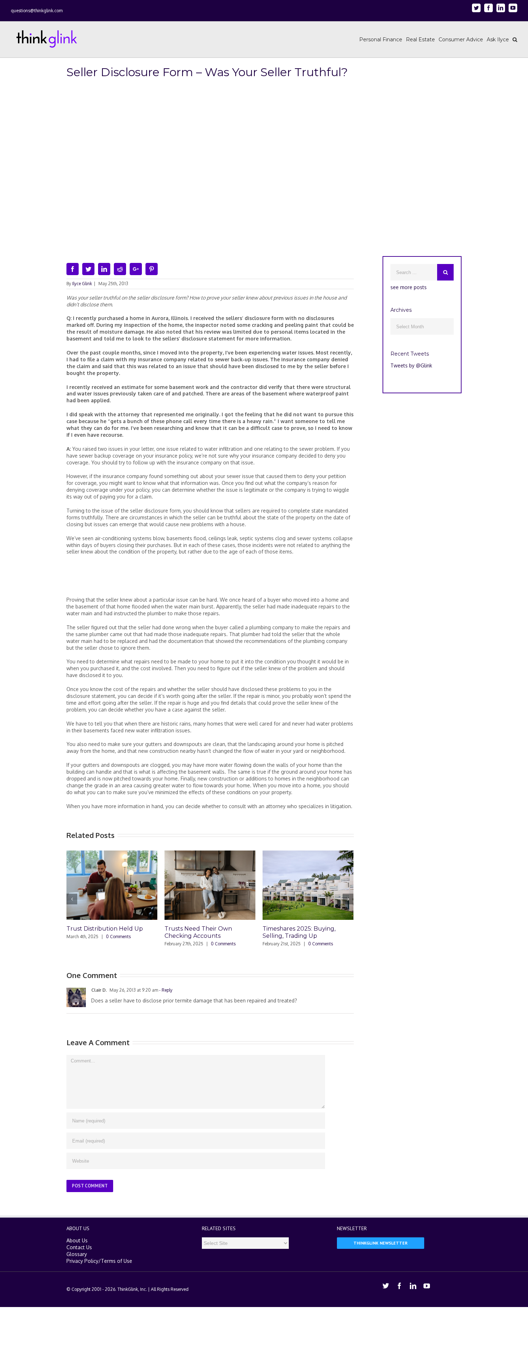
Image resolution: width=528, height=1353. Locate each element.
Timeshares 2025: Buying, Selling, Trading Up (299, 932)
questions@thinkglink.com (36, 10)
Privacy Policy (82, 1261)
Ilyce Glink (82, 283)
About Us (77, 1240)
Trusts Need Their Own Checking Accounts (198, 932)
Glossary (76, 1254)
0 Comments (118, 936)
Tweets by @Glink (411, 365)
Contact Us (79, 1247)
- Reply (165, 990)
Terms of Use (116, 1261)
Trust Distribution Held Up (104, 928)
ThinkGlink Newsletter (380, 1243)
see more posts (408, 287)
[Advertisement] (210, 578)
